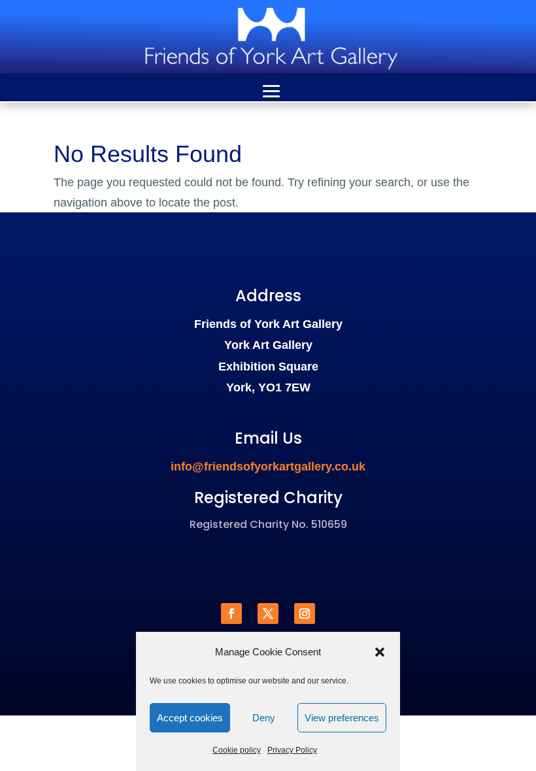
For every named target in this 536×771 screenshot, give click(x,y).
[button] (379, 652)
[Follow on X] (268, 613)
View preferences (342, 717)
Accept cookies (190, 717)
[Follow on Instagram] (304, 613)
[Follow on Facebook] (231, 613)
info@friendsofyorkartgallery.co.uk (268, 466)
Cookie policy (236, 750)
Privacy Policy (292, 750)
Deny (263, 717)
